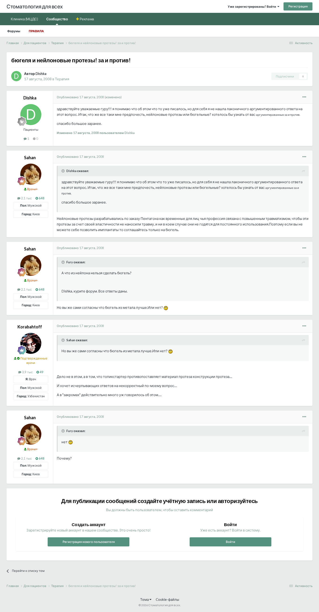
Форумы (13, 31)
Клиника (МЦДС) (24, 19)
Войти (230, 542)
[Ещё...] (304, 97)
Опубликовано (80, 97)
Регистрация (298, 6)
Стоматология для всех (35, 6)
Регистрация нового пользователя (89, 542)
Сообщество (57, 19)
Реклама (86, 19)
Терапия (62, 79)
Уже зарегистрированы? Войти (252, 6)
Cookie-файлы (167, 599)
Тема (144, 599)
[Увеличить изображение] (165, 307)
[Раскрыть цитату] (63, 171)
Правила (36, 31)
